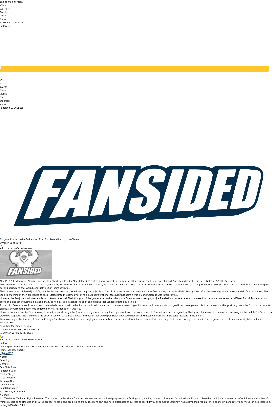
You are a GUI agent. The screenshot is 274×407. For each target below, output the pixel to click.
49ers (3, 80)
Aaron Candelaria (12, 242)
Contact (4, 363)
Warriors (5, 83)
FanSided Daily (8, 370)
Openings (5, 360)
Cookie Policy (7, 384)
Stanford (5, 100)
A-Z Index (5, 394)
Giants (3, 87)
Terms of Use (7, 381)
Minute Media (15, 398)
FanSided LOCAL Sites (11, 107)
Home (3, 349)
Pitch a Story (7, 374)
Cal (1, 97)
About (3, 104)
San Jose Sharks (16, 349)
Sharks (3, 93)
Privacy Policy (7, 377)
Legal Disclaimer (9, 388)
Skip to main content (11, 1)
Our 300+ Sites (8, 367)
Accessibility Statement (12, 391)
